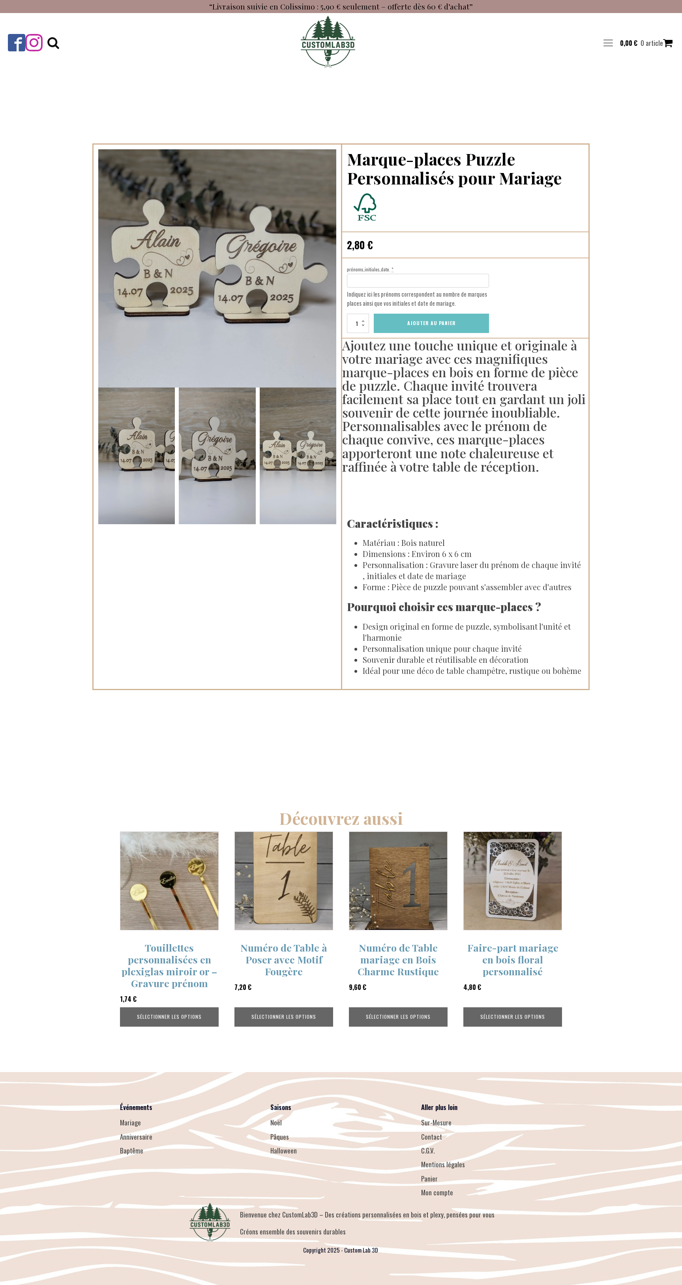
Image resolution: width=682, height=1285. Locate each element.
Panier (429, 1178)
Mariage (130, 1122)
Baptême (131, 1150)
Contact (431, 1137)
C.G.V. (428, 1150)
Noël (276, 1122)
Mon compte (437, 1192)
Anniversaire (136, 1137)
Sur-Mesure (436, 1122)
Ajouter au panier (431, 323)
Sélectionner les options (169, 1016)
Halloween (283, 1150)
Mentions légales (443, 1164)
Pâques (279, 1137)
